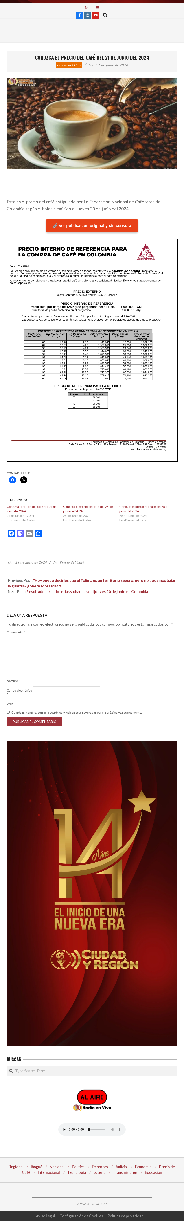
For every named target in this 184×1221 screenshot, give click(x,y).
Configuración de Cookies (81, 1216)
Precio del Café (69, 64)
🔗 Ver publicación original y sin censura (92, 225)
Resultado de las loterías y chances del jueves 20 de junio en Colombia (87, 591)
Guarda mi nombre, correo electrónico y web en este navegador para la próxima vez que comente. (76, 712)
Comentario (16, 632)
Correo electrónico (19, 692)
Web (10, 704)
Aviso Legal (45, 1216)
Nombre (13, 681)
